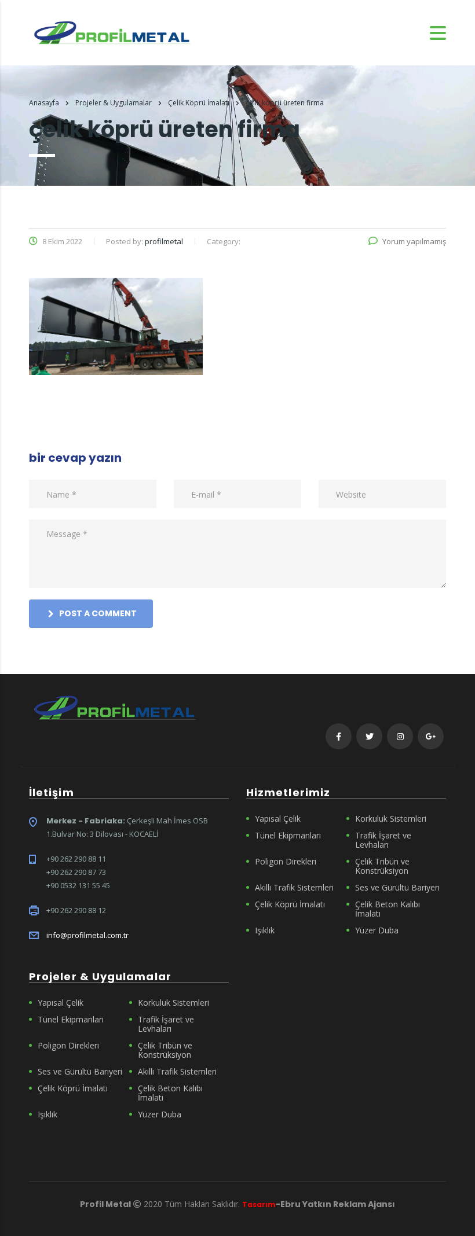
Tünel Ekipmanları (288, 835)
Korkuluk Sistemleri (390, 818)
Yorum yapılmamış (414, 241)
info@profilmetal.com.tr (87, 935)
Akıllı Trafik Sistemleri (294, 887)
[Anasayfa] (112, 31)
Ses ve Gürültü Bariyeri (397, 887)
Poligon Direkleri (285, 861)
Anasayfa (44, 103)
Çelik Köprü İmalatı (290, 904)
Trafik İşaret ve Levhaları (383, 840)
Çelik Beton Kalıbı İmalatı (387, 909)
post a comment (98, 613)
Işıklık (265, 930)
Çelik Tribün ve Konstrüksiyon (382, 866)
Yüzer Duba (377, 930)
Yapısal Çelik (278, 818)
